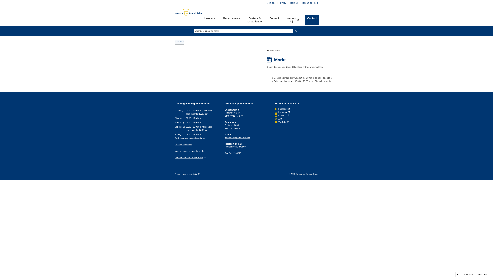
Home (272, 50)
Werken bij (294, 20)
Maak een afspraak (183, 145)
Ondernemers (231, 18)
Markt (278, 50)
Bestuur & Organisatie (255, 20)
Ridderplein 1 (232, 113)
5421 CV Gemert (234, 116)
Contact (274, 18)
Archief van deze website (186, 174)
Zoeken (296, 31)
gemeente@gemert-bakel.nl (237, 138)
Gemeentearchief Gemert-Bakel (190, 158)
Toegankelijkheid (310, 3)
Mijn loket (271, 3)
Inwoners (209, 18)
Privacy (282, 3)
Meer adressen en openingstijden (190, 151)
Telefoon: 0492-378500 (235, 147)
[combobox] (243, 31)
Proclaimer (294, 3)
